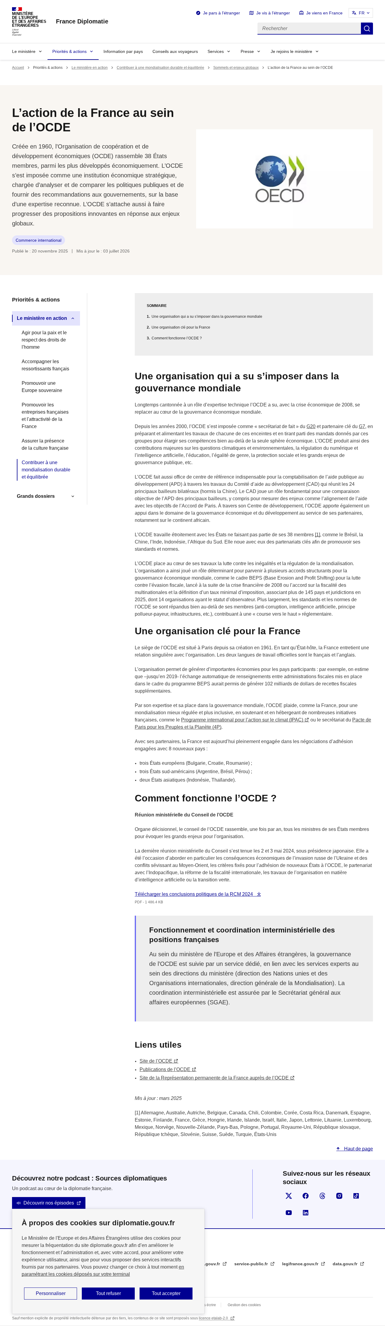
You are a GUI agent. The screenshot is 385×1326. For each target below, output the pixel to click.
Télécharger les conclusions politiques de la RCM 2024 (194, 894)
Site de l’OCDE (156, 1061)
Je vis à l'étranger (273, 13)
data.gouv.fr (346, 1263)
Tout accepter (166, 1293)
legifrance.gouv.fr (300, 1263)
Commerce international (38, 240)
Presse (247, 51)
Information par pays (123, 51)
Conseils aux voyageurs (175, 51)
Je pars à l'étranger (221, 13)
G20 (311, 426)
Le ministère (23, 51)
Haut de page (358, 1148)
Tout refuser (108, 1293)
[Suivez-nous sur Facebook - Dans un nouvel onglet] (306, 1196)
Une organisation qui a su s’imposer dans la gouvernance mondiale (207, 316)
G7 (362, 426)
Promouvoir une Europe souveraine (42, 387)
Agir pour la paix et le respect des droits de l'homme (44, 340)
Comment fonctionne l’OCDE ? (177, 338)
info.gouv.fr (208, 1263)
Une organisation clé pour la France (181, 327)
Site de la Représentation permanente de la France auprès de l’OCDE (214, 1077)
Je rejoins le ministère (291, 51)
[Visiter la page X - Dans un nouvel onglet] (289, 1196)
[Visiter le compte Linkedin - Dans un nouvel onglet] (306, 1213)
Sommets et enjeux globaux (236, 68)
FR (362, 13)
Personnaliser (51, 1293)
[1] (317, 534)
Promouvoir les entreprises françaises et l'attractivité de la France (45, 415)
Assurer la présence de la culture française (45, 444)
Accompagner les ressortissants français (45, 365)
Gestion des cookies (244, 1305)
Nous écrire (206, 1305)
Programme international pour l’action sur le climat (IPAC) (242, 719)
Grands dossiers (36, 496)
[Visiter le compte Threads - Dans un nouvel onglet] (322, 1196)
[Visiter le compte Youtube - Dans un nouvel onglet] (289, 1213)
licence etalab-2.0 (214, 1318)
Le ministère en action (90, 68)
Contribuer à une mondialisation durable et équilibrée (160, 68)
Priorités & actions (69, 51)
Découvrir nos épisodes (48, 1202)
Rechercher (367, 29)
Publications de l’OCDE (165, 1069)
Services (216, 51)
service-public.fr (251, 1263)
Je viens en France (324, 13)
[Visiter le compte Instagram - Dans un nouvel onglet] (339, 1196)
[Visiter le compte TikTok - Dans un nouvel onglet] (356, 1196)
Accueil (18, 68)
